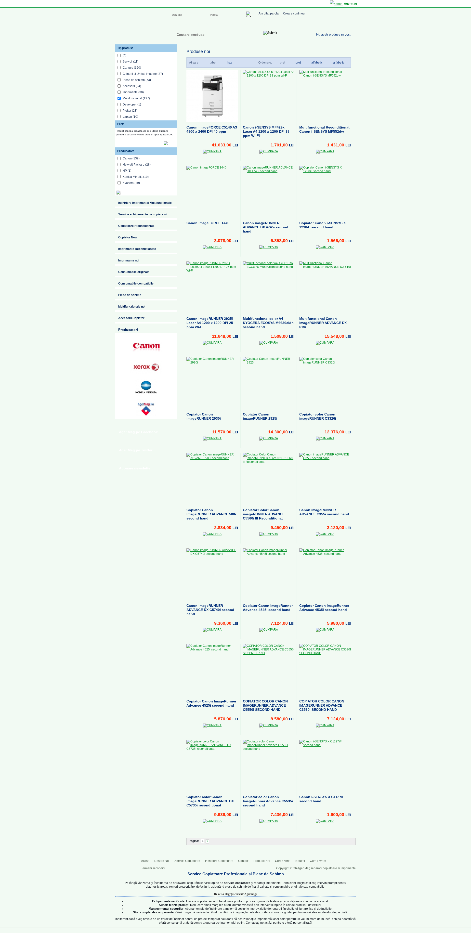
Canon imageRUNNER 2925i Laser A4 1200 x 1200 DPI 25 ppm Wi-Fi (209, 323)
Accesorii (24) (132, 86)
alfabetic (338, 62)
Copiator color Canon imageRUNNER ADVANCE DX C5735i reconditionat (210, 801)
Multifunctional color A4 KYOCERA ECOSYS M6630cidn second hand (268, 323)
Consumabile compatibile (136, 283)
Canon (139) (131, 158)
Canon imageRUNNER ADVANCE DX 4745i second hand (265, 227)
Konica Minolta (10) (136, 177)
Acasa (176, 24)
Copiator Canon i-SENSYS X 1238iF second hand (322, 225)
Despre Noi (193, 24)
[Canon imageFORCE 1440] (212, 191)
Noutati (300, 861)
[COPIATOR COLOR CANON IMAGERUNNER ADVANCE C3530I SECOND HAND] (325, 670)
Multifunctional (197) (136, 98)
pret (298, 62)
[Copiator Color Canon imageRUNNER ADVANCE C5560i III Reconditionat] (268, 478)
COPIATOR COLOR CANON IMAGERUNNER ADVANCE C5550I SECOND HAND (265, 705)
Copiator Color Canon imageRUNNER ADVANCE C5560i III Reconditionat (264, 514)
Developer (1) (132, 104)
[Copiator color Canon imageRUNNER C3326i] (325, 383)
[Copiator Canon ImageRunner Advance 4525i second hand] (212, 670)
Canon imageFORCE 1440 (207, 223)
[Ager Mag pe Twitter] (338, 24)
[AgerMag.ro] (146, 407)
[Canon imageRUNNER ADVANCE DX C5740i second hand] (212, 574)
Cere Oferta (282, 861)
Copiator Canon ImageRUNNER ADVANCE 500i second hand (211, 514)
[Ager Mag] (140, 33)
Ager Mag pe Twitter (135, 450)
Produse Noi (261, 861)
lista (229, 62)
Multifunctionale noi (131, 306)
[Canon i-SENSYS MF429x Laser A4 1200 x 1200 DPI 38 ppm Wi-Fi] (268, 96)
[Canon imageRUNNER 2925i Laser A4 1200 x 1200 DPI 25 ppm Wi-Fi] (212, 287)
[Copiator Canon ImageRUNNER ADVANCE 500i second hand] (212, 478)
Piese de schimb (129, 295)
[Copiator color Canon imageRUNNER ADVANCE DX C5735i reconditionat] (212, 765)
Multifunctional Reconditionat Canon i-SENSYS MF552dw (324, 129)
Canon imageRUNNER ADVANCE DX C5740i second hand (210, 610)
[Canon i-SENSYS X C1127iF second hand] (325, 765)
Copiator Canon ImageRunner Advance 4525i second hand (211, 703)
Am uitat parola (269, 13)
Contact (281, 24)
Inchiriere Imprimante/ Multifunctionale (145, 203)
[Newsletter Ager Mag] (348, 24)
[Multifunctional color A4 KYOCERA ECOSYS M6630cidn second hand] (268, 287)
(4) (124, 55)
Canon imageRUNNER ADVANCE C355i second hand (324, 512)
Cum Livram (318, 861)
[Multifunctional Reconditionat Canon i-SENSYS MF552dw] (325, 96)
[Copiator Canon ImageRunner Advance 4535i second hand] (325, 574)
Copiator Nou (127, 237)
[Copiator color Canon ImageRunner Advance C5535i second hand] (268, 765)
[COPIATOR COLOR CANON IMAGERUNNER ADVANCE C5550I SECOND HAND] (268, 670)
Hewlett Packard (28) (137, 164)
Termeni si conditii (153, 868)
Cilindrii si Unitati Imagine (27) (143, 74)
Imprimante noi (128, 260)
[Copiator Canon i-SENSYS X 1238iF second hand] (325, 191)
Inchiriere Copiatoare (255, 24)
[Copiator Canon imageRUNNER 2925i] (268, 383)
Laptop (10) (130, 116)
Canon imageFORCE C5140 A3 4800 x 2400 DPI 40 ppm (211, 129)
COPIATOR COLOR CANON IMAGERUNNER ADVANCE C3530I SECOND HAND (321, 705)
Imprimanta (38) (133, 92)
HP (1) (127, 170)
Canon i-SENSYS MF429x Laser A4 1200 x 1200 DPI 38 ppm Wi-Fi (266, 131)
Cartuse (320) (132, 67)
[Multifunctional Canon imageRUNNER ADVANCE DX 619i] (325, 287)
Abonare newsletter (135, 468)
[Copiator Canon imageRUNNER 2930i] (212, 383)
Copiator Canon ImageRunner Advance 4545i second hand (268, 608)
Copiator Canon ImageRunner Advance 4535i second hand (324, 608)
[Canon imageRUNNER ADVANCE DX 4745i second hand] (268, 191)
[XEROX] (146, 367)
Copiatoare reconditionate (136, 226)
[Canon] (146, 347)
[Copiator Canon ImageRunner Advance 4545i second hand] (268, 574)
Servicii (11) (130, 61)
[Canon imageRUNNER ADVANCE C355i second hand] (325, 478)
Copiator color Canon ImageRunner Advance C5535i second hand (268, 801)
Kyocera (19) (131, 183)
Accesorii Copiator (131, 318)
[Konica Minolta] (146, 387)
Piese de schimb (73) (137, 80)
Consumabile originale (133, 272)
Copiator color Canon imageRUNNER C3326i (317, 416)
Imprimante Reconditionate (137, 249)
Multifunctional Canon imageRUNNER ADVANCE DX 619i (323, 323)
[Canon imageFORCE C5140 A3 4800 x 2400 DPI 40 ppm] (212, 96)
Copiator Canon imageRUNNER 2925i (260, 416)
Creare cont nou (294, 13)
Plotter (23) (130, 110)
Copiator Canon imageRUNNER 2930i (203, 416)
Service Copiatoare (220, 24)
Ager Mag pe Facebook (138, 432)
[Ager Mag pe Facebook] (329, 24)
